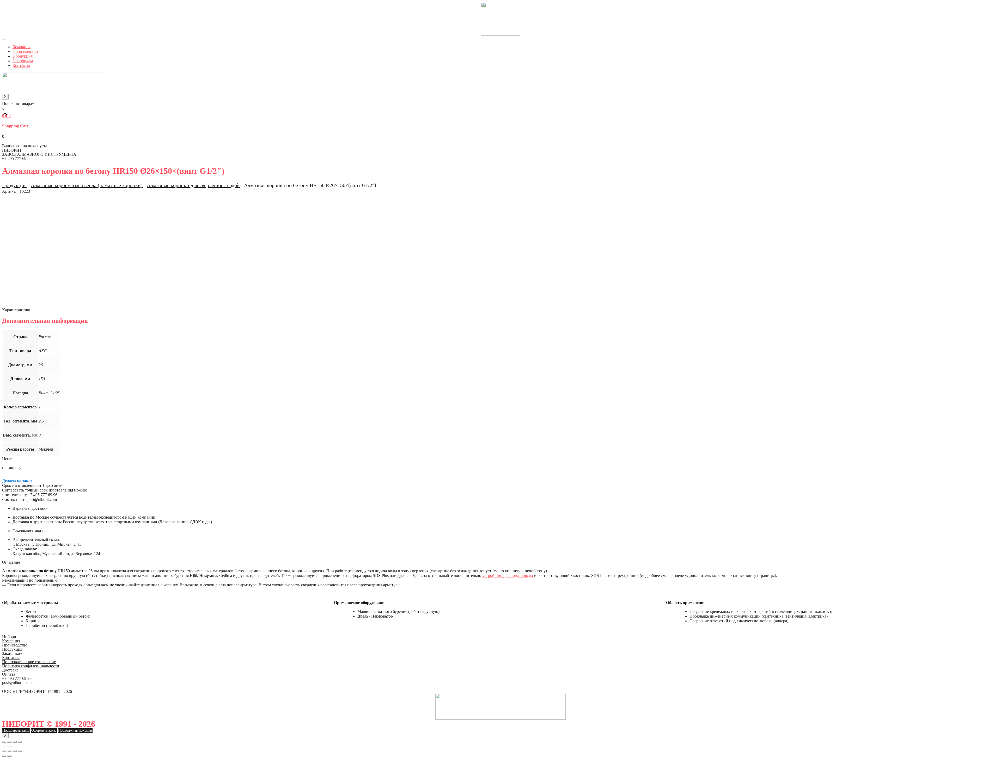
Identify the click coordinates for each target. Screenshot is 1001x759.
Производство (25, 51)
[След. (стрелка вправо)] (9, 746)
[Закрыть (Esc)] (4, 742)
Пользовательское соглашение (29, 662)
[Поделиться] (9, 742)
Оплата (8, 674)
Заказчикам (23, 61)
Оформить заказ (44, 730)
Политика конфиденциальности (30, 666)
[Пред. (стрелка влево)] (4, 746)
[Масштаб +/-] (20, 742)
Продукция (23, 56)
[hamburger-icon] (4, 39)
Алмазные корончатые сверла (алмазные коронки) (87, 185)
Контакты (21, 65)
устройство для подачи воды (507, 575)
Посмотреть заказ (16, 730)
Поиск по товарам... (20, 103)
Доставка (10, 670)
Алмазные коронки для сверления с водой (193, 185)
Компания (21, 47)
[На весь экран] (15, 742)
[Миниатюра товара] (4, 197)
